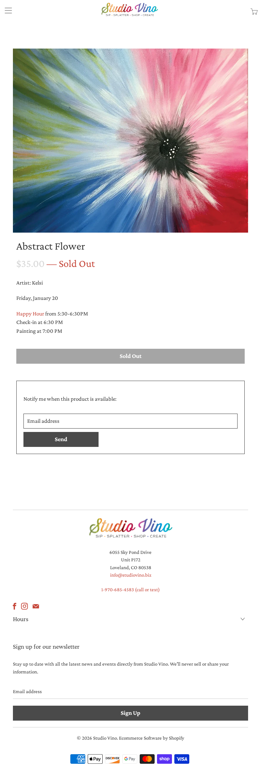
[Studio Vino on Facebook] (14, 606)
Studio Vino (105, 738)
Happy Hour (30, 313)
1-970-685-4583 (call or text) (130, 589)
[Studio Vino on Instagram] (24, 606)
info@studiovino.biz (130, 575)
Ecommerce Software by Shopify (151, 738)
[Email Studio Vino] (36, 606)
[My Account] (6, 10)
